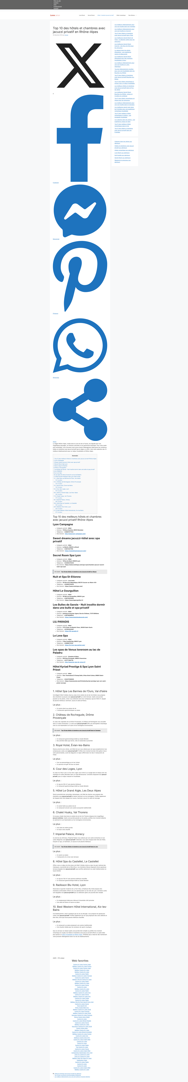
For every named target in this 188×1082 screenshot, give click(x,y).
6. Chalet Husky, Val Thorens (62, 496)
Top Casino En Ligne (82, 1047)
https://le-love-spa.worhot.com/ (75, 645)
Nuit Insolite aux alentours (122, 155)
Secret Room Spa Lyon (60, 464)
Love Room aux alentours (122, 153)
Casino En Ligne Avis (82, 1036)
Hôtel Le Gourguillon (60, 467)
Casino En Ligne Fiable (82, 974)
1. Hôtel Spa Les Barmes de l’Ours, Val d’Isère (67, 478)
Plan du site (57, 1)
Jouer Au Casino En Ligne (82, 1054)
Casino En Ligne (82, 987)
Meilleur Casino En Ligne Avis (82, 992)
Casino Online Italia (82, 1028)
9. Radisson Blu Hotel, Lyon (62, 507)
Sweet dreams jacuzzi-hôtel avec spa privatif (67, 462)
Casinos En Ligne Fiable (82, 998)
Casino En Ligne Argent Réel (82, 1039)
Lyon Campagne (59, 460)
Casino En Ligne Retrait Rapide (82, 1021)
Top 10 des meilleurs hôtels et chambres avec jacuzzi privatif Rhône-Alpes (75, 458)
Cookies (56, 3)
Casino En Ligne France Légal (82, 964)
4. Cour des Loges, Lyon (61, 489)
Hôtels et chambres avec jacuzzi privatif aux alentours (68, 1073)
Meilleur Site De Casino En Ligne (82, 979)
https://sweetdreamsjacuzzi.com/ (75, 551)
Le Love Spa (58, 473)
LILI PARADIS (58, 471)
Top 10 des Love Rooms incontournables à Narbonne (68, 1075)
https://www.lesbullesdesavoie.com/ (76, 617)
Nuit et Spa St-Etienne (60, 466)
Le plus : (59, 480)
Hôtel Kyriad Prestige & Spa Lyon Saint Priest (67, 476)
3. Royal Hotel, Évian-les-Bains (63, 485)
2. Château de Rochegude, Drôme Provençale (67, 482)
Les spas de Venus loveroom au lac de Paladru (67, 474)
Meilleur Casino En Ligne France (81, 966)
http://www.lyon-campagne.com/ (75, 534)
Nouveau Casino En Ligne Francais (82, 1015)
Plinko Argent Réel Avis (82, 1007)
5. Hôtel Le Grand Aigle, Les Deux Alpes (66, 492)
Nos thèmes (132, 15)
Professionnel (58, 6)
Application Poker (82, 1060)
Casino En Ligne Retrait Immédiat (82, 1032)
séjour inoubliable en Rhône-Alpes (72, 934)
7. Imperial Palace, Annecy (62, 499)
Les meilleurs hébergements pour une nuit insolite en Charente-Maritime (72, 1076)
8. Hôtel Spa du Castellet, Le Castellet (65, 503)
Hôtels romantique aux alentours (124, 150)
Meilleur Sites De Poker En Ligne (82, 1058)
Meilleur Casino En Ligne (82, 970)
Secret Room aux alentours (122, 158)
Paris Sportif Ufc (82, 1006)
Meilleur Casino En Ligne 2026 (82, 1009)
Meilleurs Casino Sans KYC (82, 1038)
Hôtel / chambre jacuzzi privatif (106, 15)
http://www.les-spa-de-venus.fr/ (75, 662)
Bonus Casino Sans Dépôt (82, 1017)
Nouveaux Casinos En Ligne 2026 (82, 1026)
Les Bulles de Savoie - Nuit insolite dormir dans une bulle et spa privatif (74, 469)
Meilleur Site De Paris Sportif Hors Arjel (81, 1002)
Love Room (82, 15)
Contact (56, 8)
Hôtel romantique (121, 15)
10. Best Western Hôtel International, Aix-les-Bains (68, 510)
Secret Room (91, 15)
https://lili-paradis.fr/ (71, 631)
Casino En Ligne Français (82, 1011)
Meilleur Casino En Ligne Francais (82, 976)
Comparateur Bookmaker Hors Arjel (82, 1053)
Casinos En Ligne (82, 1041)
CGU (55, 4)
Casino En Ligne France (82, 977)
